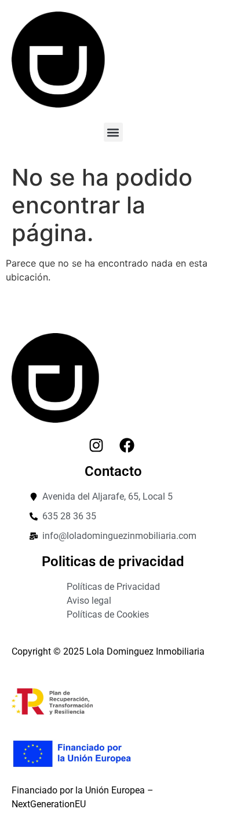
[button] (113, 132)
